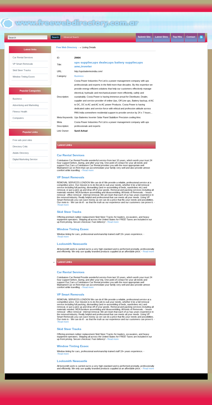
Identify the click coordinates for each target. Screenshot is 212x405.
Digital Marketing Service (25, 159)
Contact (191, 37)
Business (17, 99)
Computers (18, 118)
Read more (88, 170)
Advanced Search (71, 37)
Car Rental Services (23, 57)
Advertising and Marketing (26, 105)
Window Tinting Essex (24, 76)
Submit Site (144, 37)
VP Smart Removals (23, 64)
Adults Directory (21, 153)
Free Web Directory (66, 47)
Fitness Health (20, 111)
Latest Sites (161, 37)
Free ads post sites (22, 140)
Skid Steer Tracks (22, 70)
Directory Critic (20, 146)
